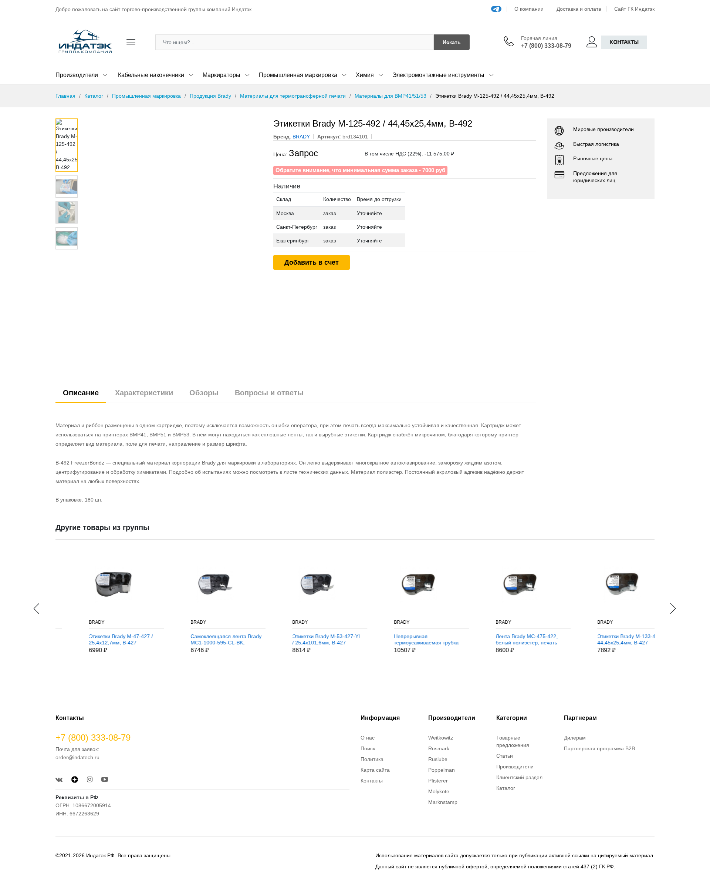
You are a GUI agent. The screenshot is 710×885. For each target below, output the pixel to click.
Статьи (504, 756)
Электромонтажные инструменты (438, 75)
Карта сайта (375, 770)
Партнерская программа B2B (599, 748)
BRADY (71, 622)
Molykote (438, 791)
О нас (368, 738)
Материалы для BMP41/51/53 (390, 96)
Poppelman (441, 770)
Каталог (93, 96)
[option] (171, 173)
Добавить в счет (311, 262)
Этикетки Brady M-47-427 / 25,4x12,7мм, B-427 (95, 639)
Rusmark (438, 748)
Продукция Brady (210, 96)
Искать (452, 42)
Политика (372, 759)
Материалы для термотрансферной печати (293, 96)
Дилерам (575, 738)
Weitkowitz (440, 738)
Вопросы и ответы (269, 393)
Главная (65, 96)
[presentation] (37, 608)
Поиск (368, 748)
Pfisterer (438, 781)
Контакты (624, 42)
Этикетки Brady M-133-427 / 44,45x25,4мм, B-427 (605, 639)
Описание (81, 393)
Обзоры (204, 393)
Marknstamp (442, 802)
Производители (76, 75)
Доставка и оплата (579, 9)
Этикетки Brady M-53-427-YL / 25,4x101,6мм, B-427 (301, 639)
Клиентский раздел (519, 777)
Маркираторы (221, 75)
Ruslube (437, 759)
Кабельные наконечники (151, 75)
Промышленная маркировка (298, 75)
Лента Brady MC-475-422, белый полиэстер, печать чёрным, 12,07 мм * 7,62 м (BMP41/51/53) (502, 639)
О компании (529, 9)
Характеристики (144, 393)
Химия (365, 75)
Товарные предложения (512, 741)
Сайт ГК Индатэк (634, 9)
